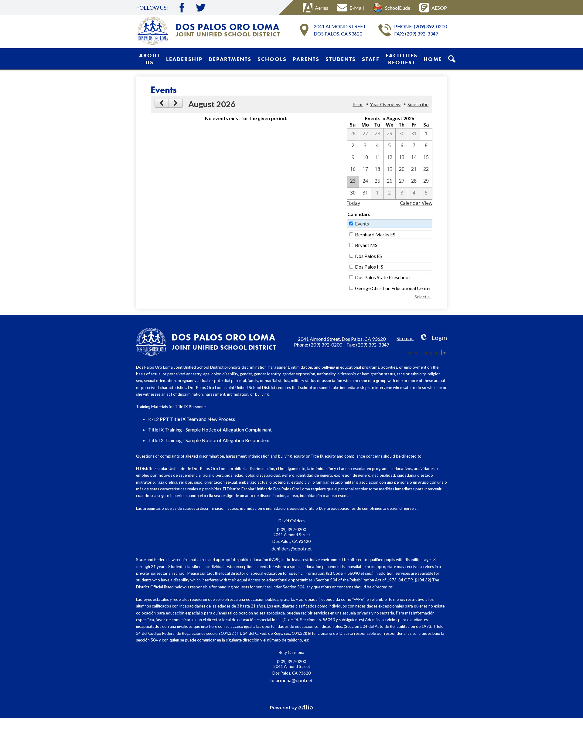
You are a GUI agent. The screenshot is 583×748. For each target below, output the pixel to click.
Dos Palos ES (368, 256)
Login (433, 337)
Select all (422, 296)
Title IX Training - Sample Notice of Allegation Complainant (210, 429)
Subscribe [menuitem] (417, 104)
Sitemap (405, 338)
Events (362, 223)
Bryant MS (366, 245)
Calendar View (416, 203)
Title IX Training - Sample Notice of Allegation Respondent (209, 440)
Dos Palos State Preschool (382, 277)
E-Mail (356, 8)
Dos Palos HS (369, 266)
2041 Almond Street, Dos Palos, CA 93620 (342, 339)
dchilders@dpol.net (291, 548)
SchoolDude (397, 8)
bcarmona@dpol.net (291, 680)
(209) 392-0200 (430, 26)
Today (353, 203)
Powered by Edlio (291, 707)
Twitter (201, 7)
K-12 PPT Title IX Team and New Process (191, 419)
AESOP (439, 8)
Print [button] (358, 104)
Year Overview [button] (385, 104)
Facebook (182, 7)
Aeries (321, 8)
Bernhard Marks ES (375, 234)
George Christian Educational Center (393, 288)
